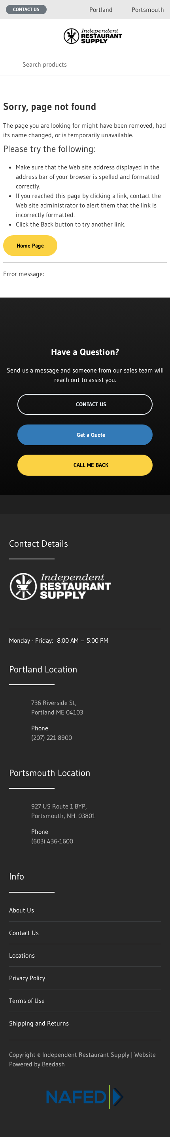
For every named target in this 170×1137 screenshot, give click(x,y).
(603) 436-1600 (52, 841)
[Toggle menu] (11, 36)
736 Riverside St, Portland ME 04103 (57, 707)
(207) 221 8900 (51, 737)
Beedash (53, 1064)
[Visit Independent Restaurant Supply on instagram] (12, 618)
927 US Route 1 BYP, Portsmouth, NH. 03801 (63, 811)
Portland (101, 9)
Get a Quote (91, 434)
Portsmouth (148, 9)
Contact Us (26, 9)
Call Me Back (91, 465)
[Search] (11, 64)
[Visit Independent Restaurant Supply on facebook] (29, 618)
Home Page (30, 245)
